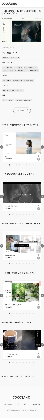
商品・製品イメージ (23, 70)
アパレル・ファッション (9, 70)
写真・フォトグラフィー (30, 67)
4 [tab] (19, 165)
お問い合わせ (7, 404)
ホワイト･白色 (7, 80)
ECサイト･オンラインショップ (11, 58)
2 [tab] (13, 165)
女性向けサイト (34, 70)
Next (42, 147)
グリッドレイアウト (8, 100)
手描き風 (5, 90)
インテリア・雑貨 (7, 67)
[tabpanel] (22, 147)
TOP (4, 376)
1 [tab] (9, 165)
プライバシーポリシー (22, 404)
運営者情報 (37, 404)
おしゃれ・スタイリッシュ (16, 90)
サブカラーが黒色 (17, 80)
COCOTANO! (22, 397)
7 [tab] (29, 165)
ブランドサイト (18, 67)
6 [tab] (26, 165)
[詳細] (38, 159)
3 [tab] (16, 165)
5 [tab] (23, 165)
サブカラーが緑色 (28, 80)
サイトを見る (20, 110)
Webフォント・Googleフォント (23, 100)
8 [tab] (33, 165)
